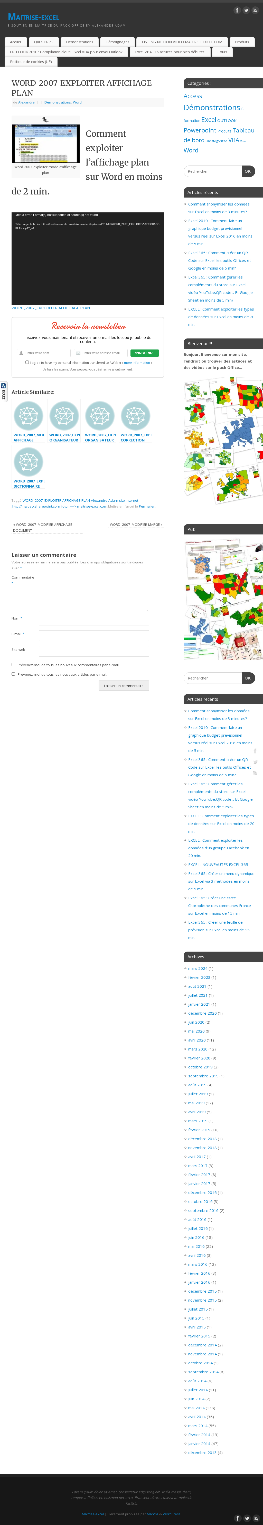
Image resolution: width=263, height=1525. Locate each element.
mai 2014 (196, 1407)
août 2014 (197, 1380)
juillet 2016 (198, 1228)
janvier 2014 (199, 1443)
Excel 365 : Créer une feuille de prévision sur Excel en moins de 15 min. (219, 930)
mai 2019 (196, 1102)
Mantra (152, 1514)
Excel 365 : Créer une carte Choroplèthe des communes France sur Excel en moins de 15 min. (219, 905)
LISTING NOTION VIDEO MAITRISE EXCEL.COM (182, 41)
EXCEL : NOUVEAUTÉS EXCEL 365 (218, 864)
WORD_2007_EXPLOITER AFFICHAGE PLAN (51, 307)
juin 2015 (196, 1318)
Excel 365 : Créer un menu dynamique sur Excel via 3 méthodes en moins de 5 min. (221, 881)
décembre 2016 (202, 1192)
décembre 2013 (202, 1452)
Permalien (147, 506)
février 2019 (199, 1129)
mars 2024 (198, 968)
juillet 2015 (198, 1309)
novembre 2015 (202, 1300)
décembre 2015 (202, 1291)
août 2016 (197, 1219)
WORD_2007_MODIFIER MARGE (136, 524)
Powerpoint (200, 130)
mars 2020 (198, 1049)
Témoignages (117, 41)
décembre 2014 (202, 1344)
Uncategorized (216, 141)
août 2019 (197, 1084)
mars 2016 (198, 1264)
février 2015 (199, 1335)
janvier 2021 (199, 1004)
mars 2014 (198, 1425)
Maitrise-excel (33, 16)
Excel (208, 119)
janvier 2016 (199, 1282)
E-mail (18, 634)
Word (77, 102)
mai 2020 (196, 1031)
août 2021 (197, 986)
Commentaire (18, 580)
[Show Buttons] (4, 400)
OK (246, 171)
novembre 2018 (202, 1147)
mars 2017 (198, 1165)
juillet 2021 (198, 995)
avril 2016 (197, 1255)
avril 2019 (197, 1111)
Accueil (16, 41)
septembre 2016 (203, 1210)
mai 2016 (196, 1246)
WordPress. (172, 1514)
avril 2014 (197, 1416)
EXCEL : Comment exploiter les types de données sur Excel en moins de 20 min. (221, 316)
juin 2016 (196, 1237)
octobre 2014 (200, 1362)
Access (193, 96)
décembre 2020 (202, 1013)
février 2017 (199, 1174)
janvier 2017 (199, 1183)
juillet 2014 (198, 1389)
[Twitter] (246, 11)
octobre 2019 (200, 1066)
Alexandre (26, 102)
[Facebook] (237, 11)
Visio (243, 141)
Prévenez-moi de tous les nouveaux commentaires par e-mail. (68, 665)
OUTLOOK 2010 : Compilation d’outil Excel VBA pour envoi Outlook (66, 51)
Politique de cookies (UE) (31, 61)
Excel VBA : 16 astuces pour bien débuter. (170, 51)
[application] (88, 258)
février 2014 (199, 1434)
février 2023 (199, 977)
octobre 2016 (200, 1201)
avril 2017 (197, 1156)
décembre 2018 (202, 1138)
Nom (17, 618)
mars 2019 (198, 1120)
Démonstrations (79, 41)
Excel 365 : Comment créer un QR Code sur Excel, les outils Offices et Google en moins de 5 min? (219, 260)
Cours (222, 51)
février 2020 (199, 1057)
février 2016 (199, 1273)
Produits (242, 41)
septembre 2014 (203, 1371)
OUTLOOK (227, 120)
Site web (18, 649)
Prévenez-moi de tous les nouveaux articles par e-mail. (62, 674)
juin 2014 (196, 1398)
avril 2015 (197, 1327)
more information (137, 362)
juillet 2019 (198, 1093)
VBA (233, 140)
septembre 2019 (203, 1075)
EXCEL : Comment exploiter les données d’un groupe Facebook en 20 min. (218, 848)
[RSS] (255, 11)
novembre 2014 (202, 1353)
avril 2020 (197, 1040)
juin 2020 (196, 1022)
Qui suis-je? (43, 41)
